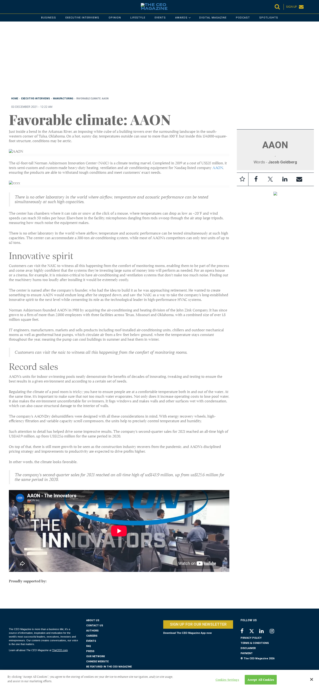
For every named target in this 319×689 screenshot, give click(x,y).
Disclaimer (248, 648)
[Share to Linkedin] (285, 179)
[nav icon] (11, 7)
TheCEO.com (60, 650)
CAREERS (91, 635)
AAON (218, 168)
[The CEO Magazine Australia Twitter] (254, 631)
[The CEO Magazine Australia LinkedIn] (264, 631)
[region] (149, 60)
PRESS (90, 651)
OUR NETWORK (95, 656)
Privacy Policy (251, 637)
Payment (247, 653)
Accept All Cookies (260, 680)
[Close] (311, 679)
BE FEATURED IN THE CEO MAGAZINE (109, 666)
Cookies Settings (227, 680)
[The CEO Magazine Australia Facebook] (245, 631)
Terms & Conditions (255, 643)
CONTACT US (94, 625)
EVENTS (91, 640)
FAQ (88, 646)
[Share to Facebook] (256, 179)
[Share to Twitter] (270, 179)
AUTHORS (92, 630)
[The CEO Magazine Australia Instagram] (275, 631)
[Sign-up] (299, 179)
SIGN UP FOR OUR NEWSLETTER (198, 624)
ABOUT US (92, 620)
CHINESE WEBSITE (97, 661)
